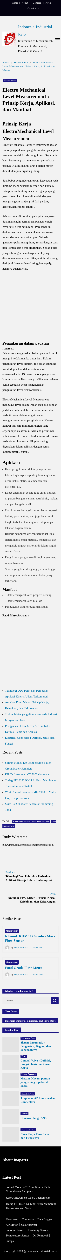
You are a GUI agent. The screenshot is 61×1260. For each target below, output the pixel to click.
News (48, 2)
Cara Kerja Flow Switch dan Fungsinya (35, 1136)
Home (15, 2)
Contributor (33, 8)
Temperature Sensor (17, 1235)
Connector (28, 1219)
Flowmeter (12, 1219)
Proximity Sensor (38, 1230)
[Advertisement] (30, 308)
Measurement (10, 80)
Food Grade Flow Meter (23, 968)
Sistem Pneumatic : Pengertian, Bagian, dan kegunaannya (35, 1046)
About (25, 2)
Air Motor (12, 1224)
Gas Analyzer (29, 1224)
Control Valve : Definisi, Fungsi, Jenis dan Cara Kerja (35, 1064)
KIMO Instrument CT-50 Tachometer (27, 774)
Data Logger (44, 1219)
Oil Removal (40, 1235)
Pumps (10, 1241)
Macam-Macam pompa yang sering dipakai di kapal (35, 1082)
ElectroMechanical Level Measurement (31, 821)
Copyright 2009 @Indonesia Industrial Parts (30, 1251)
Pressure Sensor (15, 1230)
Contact (37, 2)
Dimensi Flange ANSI (34, 1118)
